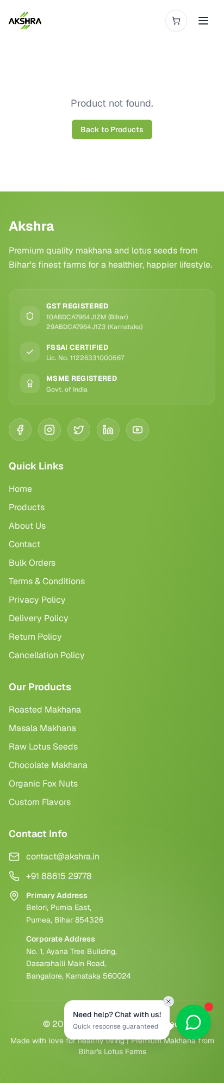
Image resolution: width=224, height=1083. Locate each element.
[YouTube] (137, 429)
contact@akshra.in (62, 856)
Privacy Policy (37, 599)
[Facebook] (20, 429)
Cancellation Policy (47, 655)
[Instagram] (49, 429)
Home (20, 488)
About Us (27, 525)
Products (27, 507)
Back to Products (112, 129)
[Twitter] (78, 429)
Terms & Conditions (47, 581)
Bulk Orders (32, 562)
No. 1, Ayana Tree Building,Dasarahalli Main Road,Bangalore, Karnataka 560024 (78, 963)
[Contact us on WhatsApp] (193, 1022)
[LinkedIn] (108, 429)
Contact (24, 544)
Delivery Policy (39, 618)
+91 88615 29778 (59, 876)
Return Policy (35, 636)
